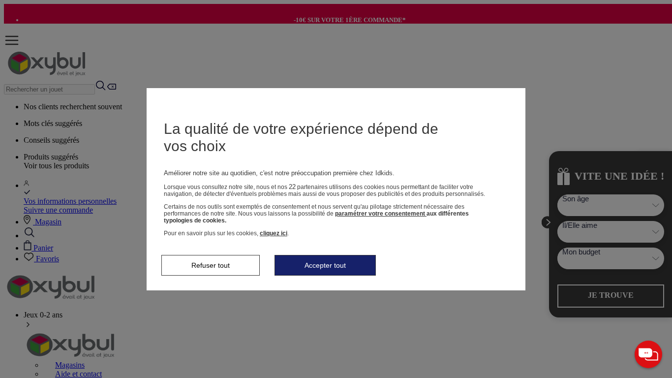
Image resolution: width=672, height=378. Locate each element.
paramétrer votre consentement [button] (381, 213)
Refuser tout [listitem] (210, 265)
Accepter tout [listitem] (325, 265)
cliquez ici (273, 233)
